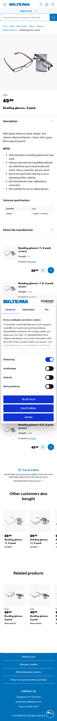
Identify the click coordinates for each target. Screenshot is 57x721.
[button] (28, 11)
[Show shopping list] (47, 4)
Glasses (40, 26)
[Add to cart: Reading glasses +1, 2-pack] (51, 270)
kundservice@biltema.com (28, 701)
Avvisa (29, 417)
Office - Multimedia (18, 26)
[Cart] (53, 4)
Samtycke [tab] (10, 309)
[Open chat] (50, 714)
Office (31, 26)
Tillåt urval (28, 408)
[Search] (53, 17)
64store (32, 261)
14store (32, 438)
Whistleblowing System (28, 672)
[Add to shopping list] (43, 270)
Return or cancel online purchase (29, 679)
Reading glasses (10, 30)
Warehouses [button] (28, 656)
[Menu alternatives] (4, 4)
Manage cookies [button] (28, 664)
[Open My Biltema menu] (41, 4)
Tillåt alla (28, 399)
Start (5, 26)
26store (32, 296)
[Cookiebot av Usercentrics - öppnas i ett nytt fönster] (41, 301)
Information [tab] (28, 309)
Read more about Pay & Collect (27, 481)
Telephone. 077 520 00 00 (28, 696)
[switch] (49, 368)
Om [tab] (47, 309)
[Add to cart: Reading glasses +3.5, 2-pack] (51, 447)
